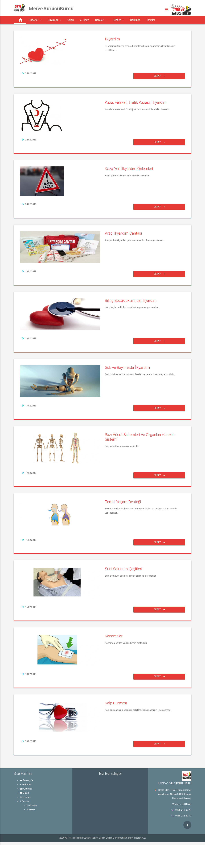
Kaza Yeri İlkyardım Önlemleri (129, 168)
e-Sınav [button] (84, 19)
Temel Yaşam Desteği (123, 502)
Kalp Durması (116, 703)
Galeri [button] (70, 19)
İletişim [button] (151, 19)
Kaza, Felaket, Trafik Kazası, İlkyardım (136, 102)
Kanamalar (114, 636)
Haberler (26, 784)
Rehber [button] (117, 19)
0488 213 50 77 (183, 815)
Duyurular (27, 788)
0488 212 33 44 (183, 809)
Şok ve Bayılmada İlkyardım (127, 367)
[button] (20, 20)
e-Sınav (26, 797)
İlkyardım (112, 39)
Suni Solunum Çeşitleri (123, 569)
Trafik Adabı (31, 805)
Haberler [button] (33, 19)
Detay (157, 76)
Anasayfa (27, 780)
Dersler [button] (99, 19)
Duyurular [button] (53, 19)
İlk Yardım (30, 810)
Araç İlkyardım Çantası (123, 233)
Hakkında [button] (135, 19)
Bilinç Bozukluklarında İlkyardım (131, 300)
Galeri (25, 792)
